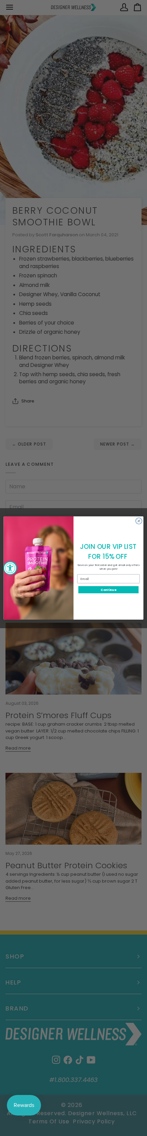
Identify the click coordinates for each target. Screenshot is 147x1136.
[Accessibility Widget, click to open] (10, 568)
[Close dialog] (139, 521)
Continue (108, 589)
